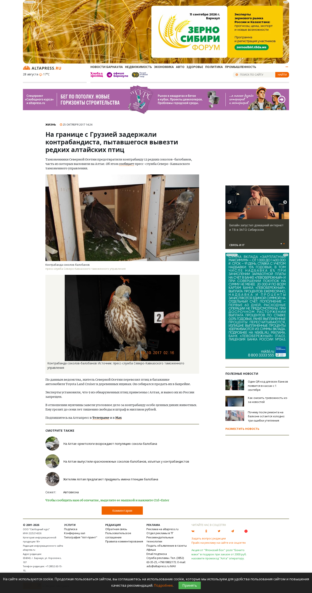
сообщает (126, 164)
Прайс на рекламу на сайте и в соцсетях (218, 543)
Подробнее (163, 585)
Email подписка (156, 554)
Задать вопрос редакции (208, 538)
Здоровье (195, 67)
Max (118, 418)
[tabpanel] (257, 219)
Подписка (70, 529)
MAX (173, 566)
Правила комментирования (124, 541)
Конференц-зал (74, 533)
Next (285, 202)
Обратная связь (116, 529)
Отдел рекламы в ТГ (159, 533)
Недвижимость (138, 67)
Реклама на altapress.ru (162, 529)
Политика (214, 67)
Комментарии (122, 511)
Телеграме (100, 418)
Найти (282, 74)
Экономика (164, 67)
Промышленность (240, 67)
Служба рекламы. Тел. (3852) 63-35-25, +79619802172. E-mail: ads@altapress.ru (166, 562)
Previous (229, 202)
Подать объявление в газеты (166, 545)
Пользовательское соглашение (118, 535)
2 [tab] (284, 244)
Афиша (151, 550)
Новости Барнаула (106, 67)
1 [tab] (281, 244)
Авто (180, 67)
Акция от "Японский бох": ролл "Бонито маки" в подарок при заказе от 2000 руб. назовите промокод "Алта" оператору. (219, 554)
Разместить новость (242, 429)
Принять (189, 585)
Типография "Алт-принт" (80, 537)
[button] (195, 278)
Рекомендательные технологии (160, 539)
